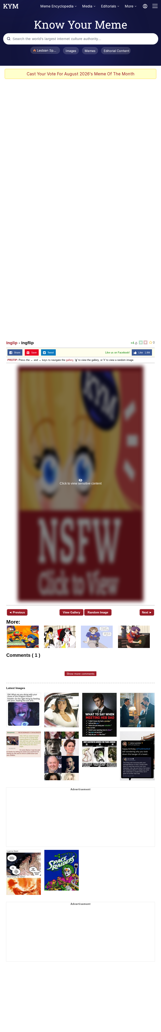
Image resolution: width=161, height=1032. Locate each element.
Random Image (98, 612)
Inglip (11, 342)
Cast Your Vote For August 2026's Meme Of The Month (80, 73)
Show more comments (80, 673)
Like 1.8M (143, 352)
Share (16, 352)
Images (71, 51)
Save (33, 352)
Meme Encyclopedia (56, 6)
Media (87, 6)
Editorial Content (116, 51)
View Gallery (71, 612)
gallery (69, 360)
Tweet (50, 352)
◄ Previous (17, 612)
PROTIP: (12, 360)
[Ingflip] (80, 483)
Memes (90, 51)
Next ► (147, 612)
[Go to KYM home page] (10, 7)
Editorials (108, 6)
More (129, 6)
